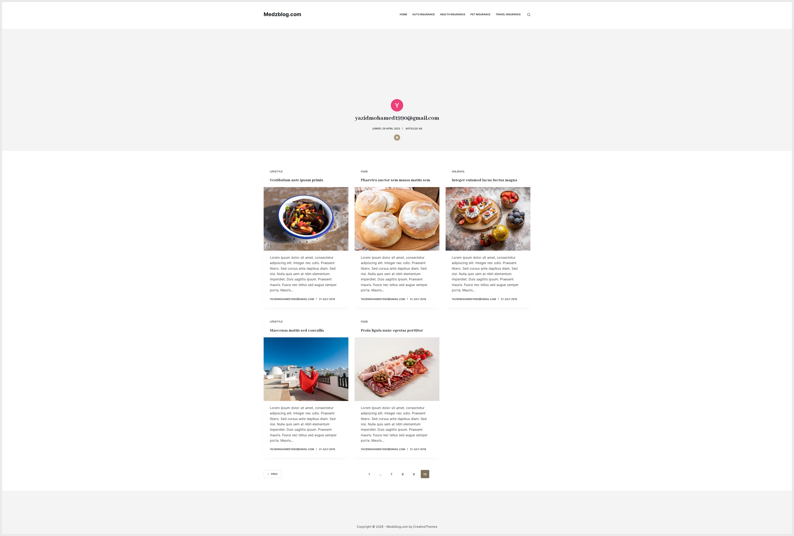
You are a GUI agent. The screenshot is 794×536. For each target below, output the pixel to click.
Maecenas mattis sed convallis (297, 330)
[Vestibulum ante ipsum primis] (306, 219)
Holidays (458, 171)
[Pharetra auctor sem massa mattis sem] (397, 219)
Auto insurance (423, 14)
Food (364, 171)
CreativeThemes (425, 527)
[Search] (528, 14)
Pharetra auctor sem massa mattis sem (395, 180)
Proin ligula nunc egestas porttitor (392, 330)
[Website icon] (397, 137)
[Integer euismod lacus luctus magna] (488, 219)
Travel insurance (508, 14)
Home (403, 14)
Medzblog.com (282, 14)
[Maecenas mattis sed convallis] (306, 369)
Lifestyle (276, 171)
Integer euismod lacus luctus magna (484, 180)
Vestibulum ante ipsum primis (296, 180)
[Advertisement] (397, 58)
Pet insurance (480, 14)
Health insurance (452, 14)
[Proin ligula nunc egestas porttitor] (397, 369)
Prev (274, 474)
